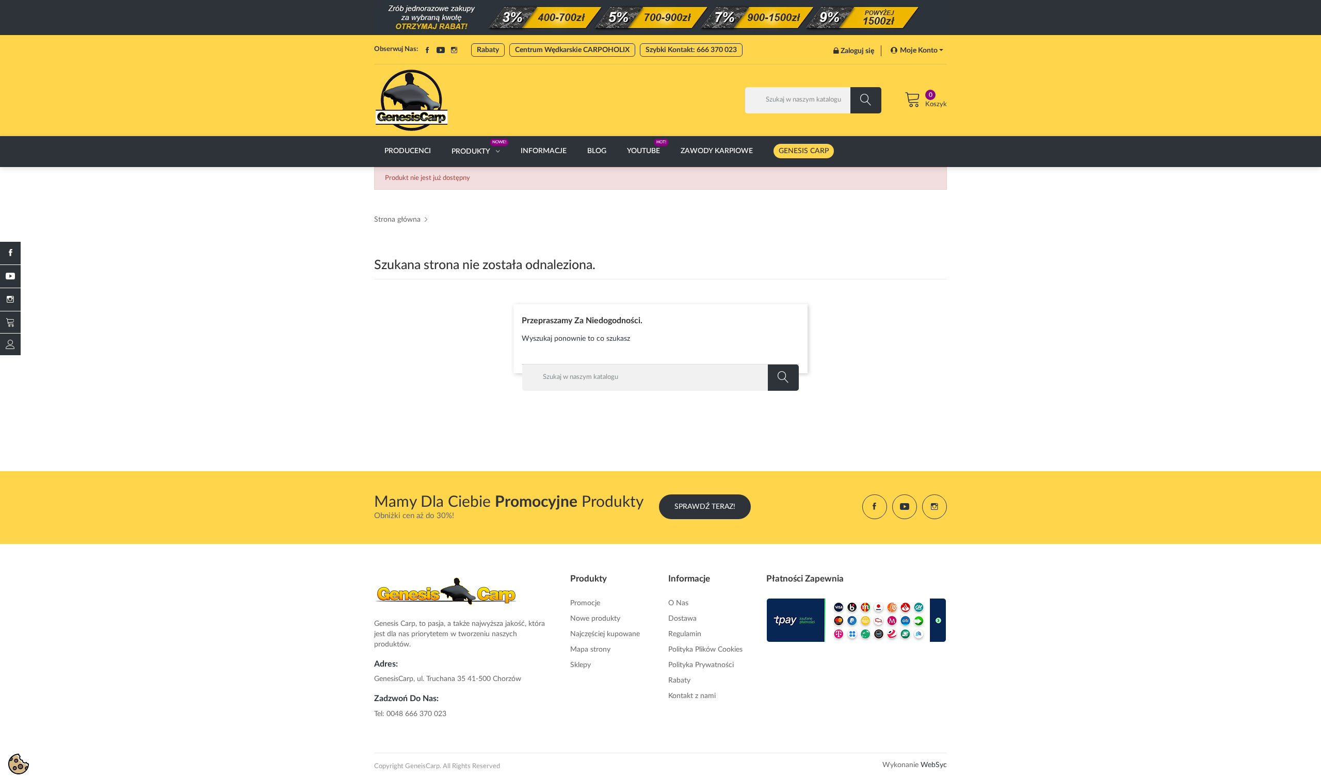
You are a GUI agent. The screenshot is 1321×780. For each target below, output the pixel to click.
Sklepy (580, 665)
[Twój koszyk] (10, 322)
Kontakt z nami (692, 696)
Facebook (427, 50)
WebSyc (934, 765)
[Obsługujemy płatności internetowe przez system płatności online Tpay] (856, 620)
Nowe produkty (595, 618)
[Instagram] (10, 299)
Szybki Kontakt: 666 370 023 (691, 50)
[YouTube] (10, 276)
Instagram (454, 50)
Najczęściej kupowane (605, 634)
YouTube (441, 50)
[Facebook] (10, 253)
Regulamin (684, 634)
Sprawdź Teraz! (704, 506)
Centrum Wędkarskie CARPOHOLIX (572, 50)
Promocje (585, 603)
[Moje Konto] (10, 344)
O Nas (678, 603)
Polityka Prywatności (701, 665)
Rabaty (488, 50)
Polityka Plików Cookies (705, 649)
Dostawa (682, 618)
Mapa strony (590, 649)
